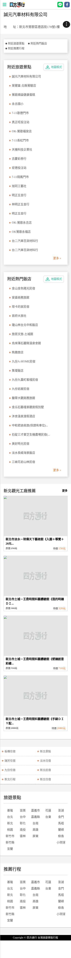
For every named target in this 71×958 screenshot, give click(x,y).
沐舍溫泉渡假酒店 (23, 416)
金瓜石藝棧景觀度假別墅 (28, 407)
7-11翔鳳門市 (20, 176)
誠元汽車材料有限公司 (26, 76)
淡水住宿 (45, 760)
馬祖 (61, 823)
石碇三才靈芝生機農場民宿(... (31, 434)
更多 (65, 490)
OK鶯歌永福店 (21, 231)
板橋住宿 (10, 751)
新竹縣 (10, 842)
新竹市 (10, 836)
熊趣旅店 (17, 352)
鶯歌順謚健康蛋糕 (23, 94)
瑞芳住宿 (10, 760)
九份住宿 (10, 770)
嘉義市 (35, 810)
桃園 (10, 829)
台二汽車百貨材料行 (25, 240)
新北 (10, 823)
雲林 (23, 836)
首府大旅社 (19, 315)
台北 (10, 816)
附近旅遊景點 (16, 43)
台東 (48, 816)
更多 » (57, 258)
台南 (35, 823)
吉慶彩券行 (19, 158)
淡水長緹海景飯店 (23, 452)
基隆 (10, 810)
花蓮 (48, 810)
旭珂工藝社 (19, 186)
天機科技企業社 (22, 149)
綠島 (61, 836)
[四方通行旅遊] (17, 6)
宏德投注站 (19, 167)
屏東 (35, 836)
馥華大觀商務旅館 (23, 398)
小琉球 (61, 842)
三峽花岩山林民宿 (23, 461)
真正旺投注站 (20, 122)
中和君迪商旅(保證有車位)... (30, 425)
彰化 (23, 823)
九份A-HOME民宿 (23, 361)
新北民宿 (45, 770)
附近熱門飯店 (39, 43)
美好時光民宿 (20, 443)
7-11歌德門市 (20, 113)
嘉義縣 (35, 816)
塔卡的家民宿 (20, 306)
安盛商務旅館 (20, 297)
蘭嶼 (61, 829)
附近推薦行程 (16, 48)
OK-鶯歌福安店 (22, 131)
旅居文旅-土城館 (22, 334)
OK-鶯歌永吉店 (22, 222)
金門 (61, 816)
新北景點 (45, 751)
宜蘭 (10, 848)
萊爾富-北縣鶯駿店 (24, 85)
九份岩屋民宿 (20, 388)
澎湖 (61, 810)
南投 (23, 829)
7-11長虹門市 (20, 140)
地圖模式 (56, 67)
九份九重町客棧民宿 (25, 379)
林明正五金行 (20, 204)
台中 (23, 816)
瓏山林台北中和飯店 (25, 324)
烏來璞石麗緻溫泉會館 (26, 343)
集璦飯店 (17, 370)
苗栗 (23, 810)
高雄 (35, 829)
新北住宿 (45, 779)
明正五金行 (19, 195)
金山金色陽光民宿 (23, 288)
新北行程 (10, 779)
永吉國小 (17, 103)
